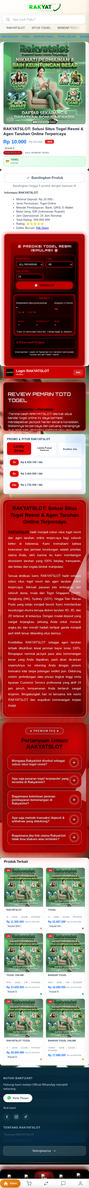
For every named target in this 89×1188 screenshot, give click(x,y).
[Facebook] (6, 1117)
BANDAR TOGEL (69, 27)
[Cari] (8, 19)
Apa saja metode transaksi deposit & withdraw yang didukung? (38, 819)
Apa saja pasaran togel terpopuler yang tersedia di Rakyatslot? (40, 780)
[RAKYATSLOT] (44, 7)
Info (78, 372)
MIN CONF (22, 271)
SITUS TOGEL (41, 27)
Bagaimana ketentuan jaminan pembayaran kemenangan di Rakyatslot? (33, 800)
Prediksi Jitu (70, 449)
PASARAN (23, 259)
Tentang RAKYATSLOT (19, 1135)
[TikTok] (25, 1117)
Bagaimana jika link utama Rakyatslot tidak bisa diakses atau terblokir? (39, 837)
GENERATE (44, 285)
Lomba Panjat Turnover (44, 449)
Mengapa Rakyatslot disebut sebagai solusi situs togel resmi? (38, 762)
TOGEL (26, 36)
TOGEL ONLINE (67, 36)
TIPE (49, 259)
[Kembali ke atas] (81, 1160)
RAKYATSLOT (15, 27)
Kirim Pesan (21, 1098)
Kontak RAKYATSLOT (18, 1141)
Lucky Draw (19, 449)
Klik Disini (42, 228)
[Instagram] (16, 1117)
